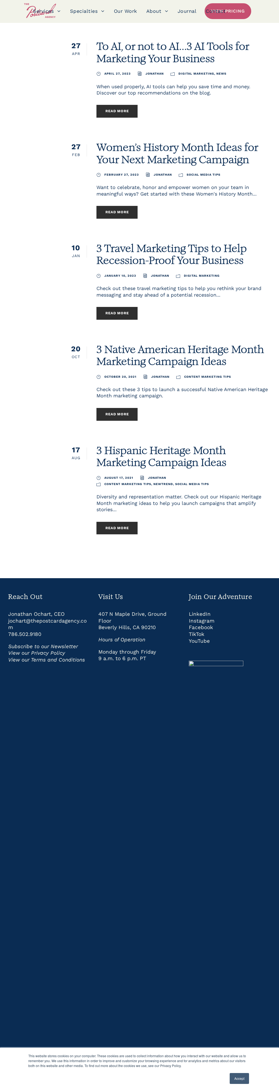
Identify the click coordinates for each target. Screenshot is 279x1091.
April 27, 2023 (117, 73)
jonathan (154, 73)
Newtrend (163, 484)
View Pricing (228, 11)
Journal (187, 11)
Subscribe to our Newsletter (43, 646)
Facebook (201, 627)
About (154, 11)
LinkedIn (200, 614)
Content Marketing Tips (207, 377)
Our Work (125, 11)
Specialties (84, 11)
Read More (117, 111)
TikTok (196, 634)
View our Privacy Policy (36, 653)
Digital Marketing (196, 73)
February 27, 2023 (121, 174)
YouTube (199, 641)
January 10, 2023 (120, 276)
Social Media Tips (203, 174)
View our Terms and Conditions (46, 660)
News (221, 73)
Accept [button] (239, 1078)
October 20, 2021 (120, 377)
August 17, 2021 (118, 478)
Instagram (201, 621)
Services (43, 11)
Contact (216, 11)
